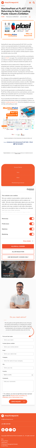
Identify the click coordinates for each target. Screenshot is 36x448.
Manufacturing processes (18, 182)
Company (5, 357)
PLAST (7, 58)
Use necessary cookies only (18, 257)
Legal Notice (4, 442)
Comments (5, 378)
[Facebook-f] (6, 429)
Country (5, 371)
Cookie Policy (4, 446)
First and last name (8, 336)
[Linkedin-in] (3, 429)
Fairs (2, 17)
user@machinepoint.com (11, 102)
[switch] (31, 223)
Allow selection (18, 251)
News (18, 177)
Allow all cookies (18, 246)
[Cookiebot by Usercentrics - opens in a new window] (26, 190)
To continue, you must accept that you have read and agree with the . (17, 395)
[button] (34, 3)
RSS (2, 439)
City (4, 364)
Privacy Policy (4, 441)
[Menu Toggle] (30, 3)
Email (4, 350)
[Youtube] (14, 429)
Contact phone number (9, 343)
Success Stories (18, 167)
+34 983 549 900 (5, 424)
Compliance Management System (9, 444)
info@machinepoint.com (7, 419)
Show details (27, 241)
